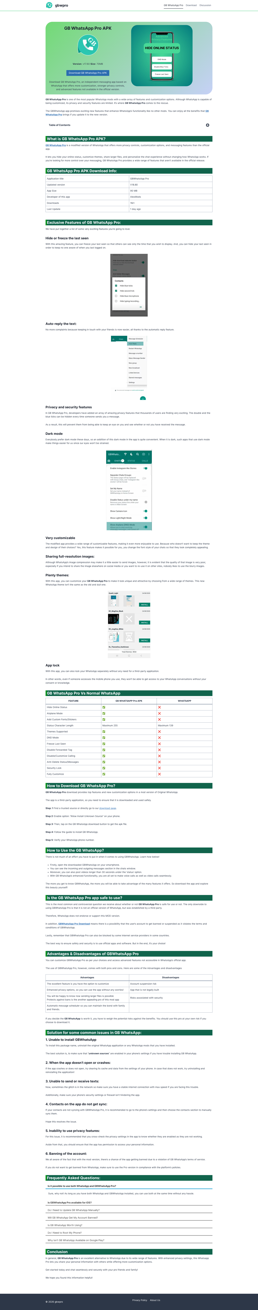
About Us (155, 1300)
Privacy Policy (139, 1300)
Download (191, 5)
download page (107, 808)
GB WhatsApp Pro (173, 5)
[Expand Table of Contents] (207, 125)
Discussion (205, 5)
